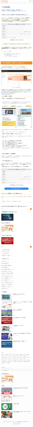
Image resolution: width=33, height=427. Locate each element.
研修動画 (25, 361)
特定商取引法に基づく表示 (26, 421)
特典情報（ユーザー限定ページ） (7, 255)
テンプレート (9, 358)
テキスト (3, 358)
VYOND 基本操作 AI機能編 (6, 265)
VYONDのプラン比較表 (5, 251)
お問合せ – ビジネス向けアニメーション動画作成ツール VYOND (11, 201)
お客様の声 (27, 354)
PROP (14, 354)
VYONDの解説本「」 (18, 129)
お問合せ (10, 421)
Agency (2, 354)
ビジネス (25, 358)
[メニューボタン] (32, 1)
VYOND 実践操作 (5, 267)
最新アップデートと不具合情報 (7, 284)
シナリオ (8, 357)
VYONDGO (21, 354)
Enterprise (7, 354)
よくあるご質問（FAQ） (5, 253)
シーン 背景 (14, 357)
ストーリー (21, 357)
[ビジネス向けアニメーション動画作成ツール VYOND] (4, 1)
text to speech (17, 354)
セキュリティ (24, 357)
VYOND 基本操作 (5, 263)
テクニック (6, 358)
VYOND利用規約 (20, 421)
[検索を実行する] (31, 209)
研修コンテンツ (21, 361)
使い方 (2, 361)
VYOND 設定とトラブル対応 (7, 271)
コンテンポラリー (4, 357)
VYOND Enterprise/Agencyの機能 (8, 273)
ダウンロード (28, 357)
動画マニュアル (6, 361)
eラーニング (10, 354)
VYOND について (5, 261)
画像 (18, 361)
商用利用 (15, 361)
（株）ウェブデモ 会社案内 (16, 422)
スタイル (17, 357)
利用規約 (4, 94)
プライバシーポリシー (15, 421)
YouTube (24, 354)
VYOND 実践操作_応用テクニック (8, 269)
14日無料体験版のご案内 (5, 249)
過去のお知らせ (5, 288)
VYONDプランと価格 (6, 421)
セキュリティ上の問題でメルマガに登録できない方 (11, 56)
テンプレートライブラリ (15, 358)
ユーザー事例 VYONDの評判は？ (7, 282)
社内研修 (28, 361)
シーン (10, 357)
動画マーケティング (11, 361)
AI (4, 354)
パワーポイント (21, 358)
